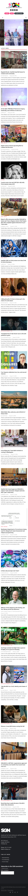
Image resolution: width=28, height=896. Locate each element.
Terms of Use (4, 890)
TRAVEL (2, 409)
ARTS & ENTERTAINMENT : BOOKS (7, 369)
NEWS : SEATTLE (4, 69)
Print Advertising (5, 859)
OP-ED (2, 447)
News (7, 43)
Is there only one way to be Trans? (10, 570)
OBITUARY (3, 179)
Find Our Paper (5, 861)
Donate (6, 13)
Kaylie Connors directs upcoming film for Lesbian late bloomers (14, 40)
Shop (12, 13)
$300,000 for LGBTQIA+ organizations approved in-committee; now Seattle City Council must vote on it (14, 764)
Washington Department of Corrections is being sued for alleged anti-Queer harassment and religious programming (14, 531)
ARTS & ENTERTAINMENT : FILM (6, 296)
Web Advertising (5, 857)
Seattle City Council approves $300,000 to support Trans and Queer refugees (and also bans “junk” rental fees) (13, 490)
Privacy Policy (10, 890)
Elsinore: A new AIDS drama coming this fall (12, 726)
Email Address (5, 870)
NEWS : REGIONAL (4, 526)
